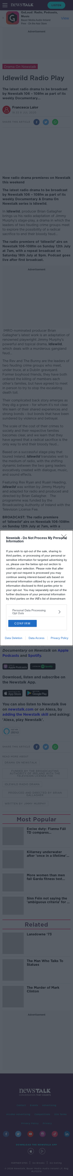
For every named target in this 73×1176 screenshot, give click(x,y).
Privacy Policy (59, 638)
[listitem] (36, 612)
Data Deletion (13, 638)
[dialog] (36, 588)
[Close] (65, 538)
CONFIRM (22, 623)
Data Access (36, 638)
